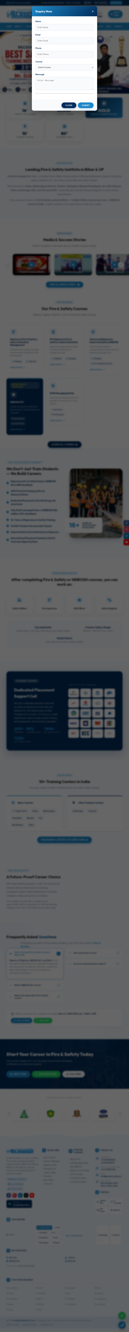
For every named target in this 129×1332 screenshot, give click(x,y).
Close (69, 105)
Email (37, 35)
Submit (86, 105)
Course (38, 62)
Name (38, 21)
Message (39, 74)
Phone (38, 48)
